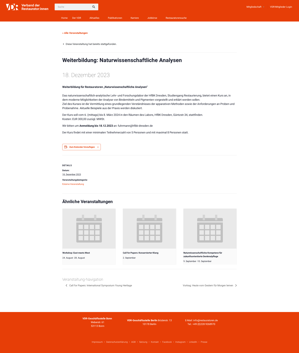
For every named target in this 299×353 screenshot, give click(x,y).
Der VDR (76, 18)
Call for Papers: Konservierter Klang (140, 253)
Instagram (180, 342)
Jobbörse (152, 18)
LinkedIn (193, 342)
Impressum (97, 342)
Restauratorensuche (176, 18)
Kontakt (155, 342)
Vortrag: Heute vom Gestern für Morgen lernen (208, 285)
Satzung (143, 342)
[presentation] (89, 229)
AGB (133, 342)
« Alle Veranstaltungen (75, 32)
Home (64, 18)
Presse (204, 342)
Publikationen (115, 18)
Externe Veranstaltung (73, 184)
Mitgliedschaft (254, 6)
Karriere (135, 18)
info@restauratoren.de (205, 320)
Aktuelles (94, 18)
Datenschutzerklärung (117, 342)
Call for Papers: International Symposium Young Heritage (100, 285)
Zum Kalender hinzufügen (82, 147)
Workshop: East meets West (76, 253)
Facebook (167, 342)
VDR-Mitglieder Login (281, 6)
